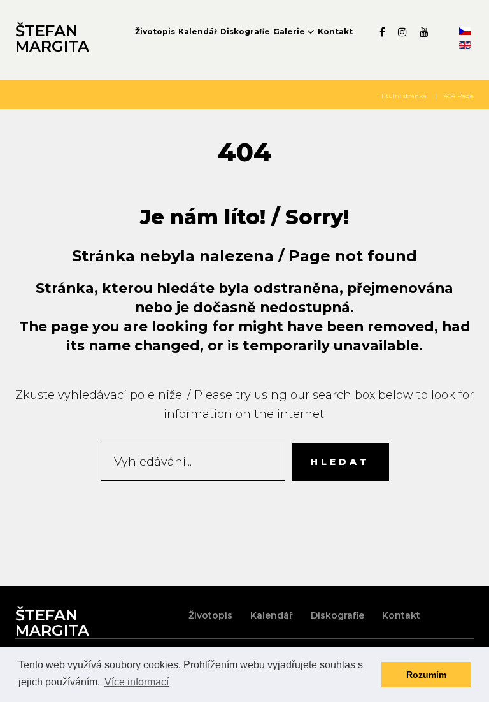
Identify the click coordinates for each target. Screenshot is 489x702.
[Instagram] (402, 32)
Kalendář (197, 31)
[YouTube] (424, 32)
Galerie (289, 31)
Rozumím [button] (426, 675)
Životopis (155, 31)
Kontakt (335, 31)
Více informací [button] (136, 682)
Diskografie (245, 31)
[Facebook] (382, 32)
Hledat (340, 462)
